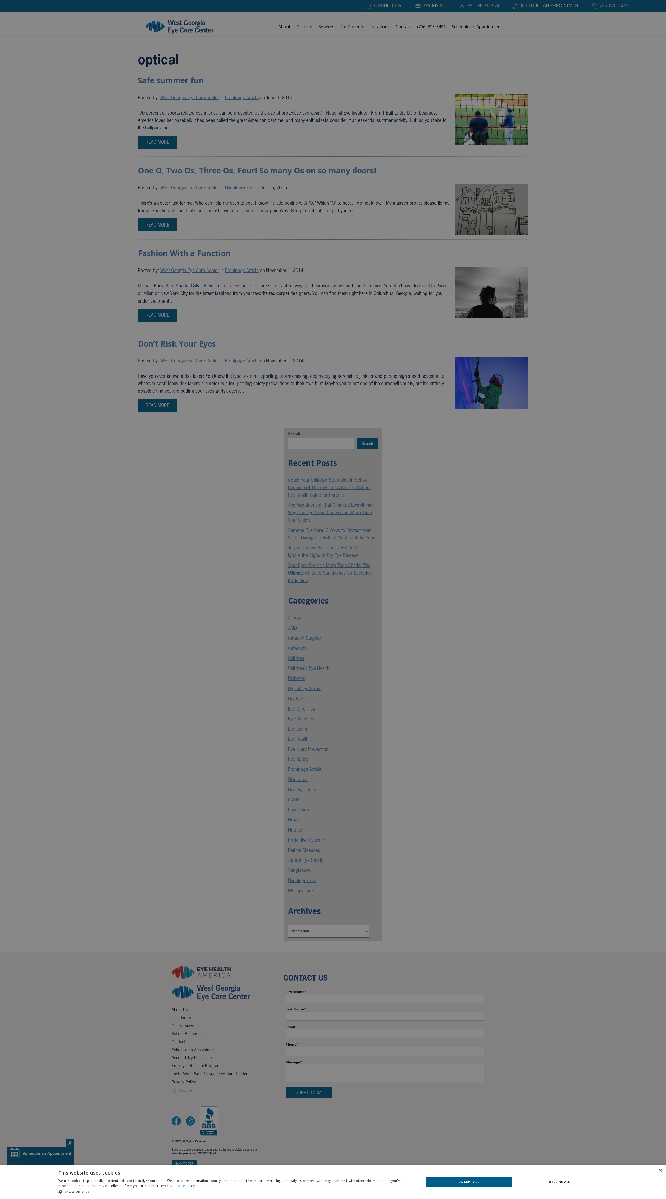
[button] (236, 1192)
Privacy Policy (184, 1186)
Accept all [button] (469, 1181)
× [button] (660, 1170)
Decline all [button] (559, 1181)
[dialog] (333, 1182)
